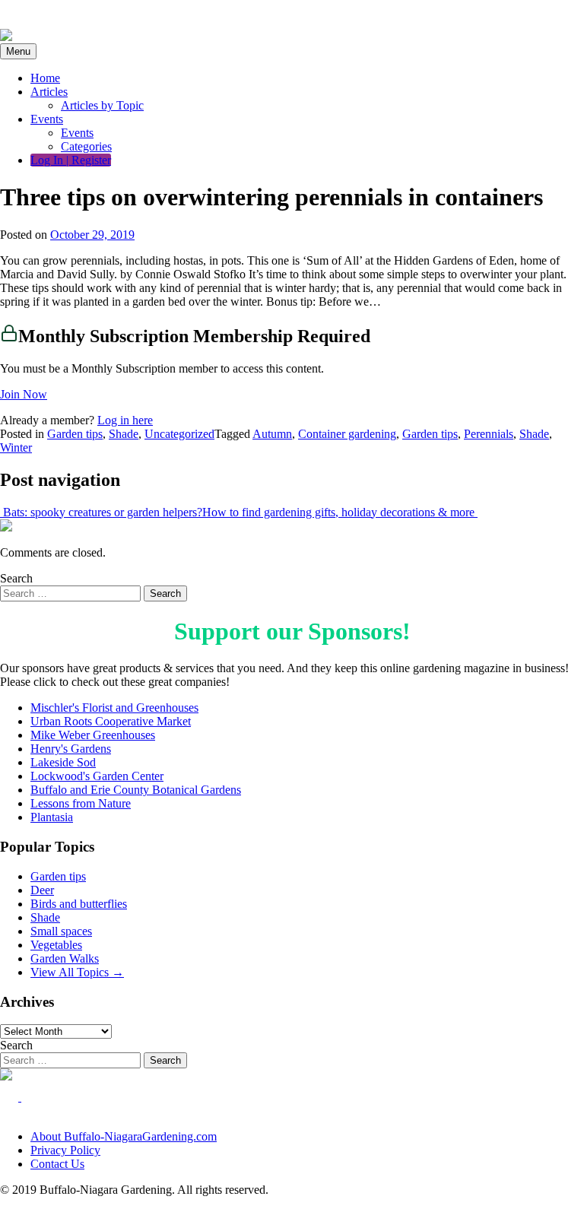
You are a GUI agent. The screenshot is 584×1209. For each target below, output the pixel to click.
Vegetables (56, 944)
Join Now (23, 394)
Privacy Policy (65, 1150)
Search (16, 578)
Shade (123, 433)
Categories (86, 146)
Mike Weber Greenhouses (92, 734)
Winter (16, 447)
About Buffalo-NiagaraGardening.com (123, 1136)
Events (46, 119)
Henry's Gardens (70, 748)
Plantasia (51, 817)
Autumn (272, 433)
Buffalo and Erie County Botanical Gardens (135, 789)
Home (45, 77)
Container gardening (347, 433)
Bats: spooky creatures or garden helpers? (101, 512)
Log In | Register (70, 160)
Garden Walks (64, 958)
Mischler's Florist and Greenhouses (114, 707)
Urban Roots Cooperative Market (110, 721)
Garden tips (75, 433)
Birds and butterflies (78, 903)
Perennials (488, 433)
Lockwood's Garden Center (96, 776)
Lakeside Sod (63, 762)
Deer (42, 890)
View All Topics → (77, 972)
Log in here (125, 420)
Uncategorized (179, 433)
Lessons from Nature (80, 803)
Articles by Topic (102, 105)
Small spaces (61, 931)
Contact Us (57, 1163)
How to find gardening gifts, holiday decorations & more (340, 512)
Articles (49, 91)
